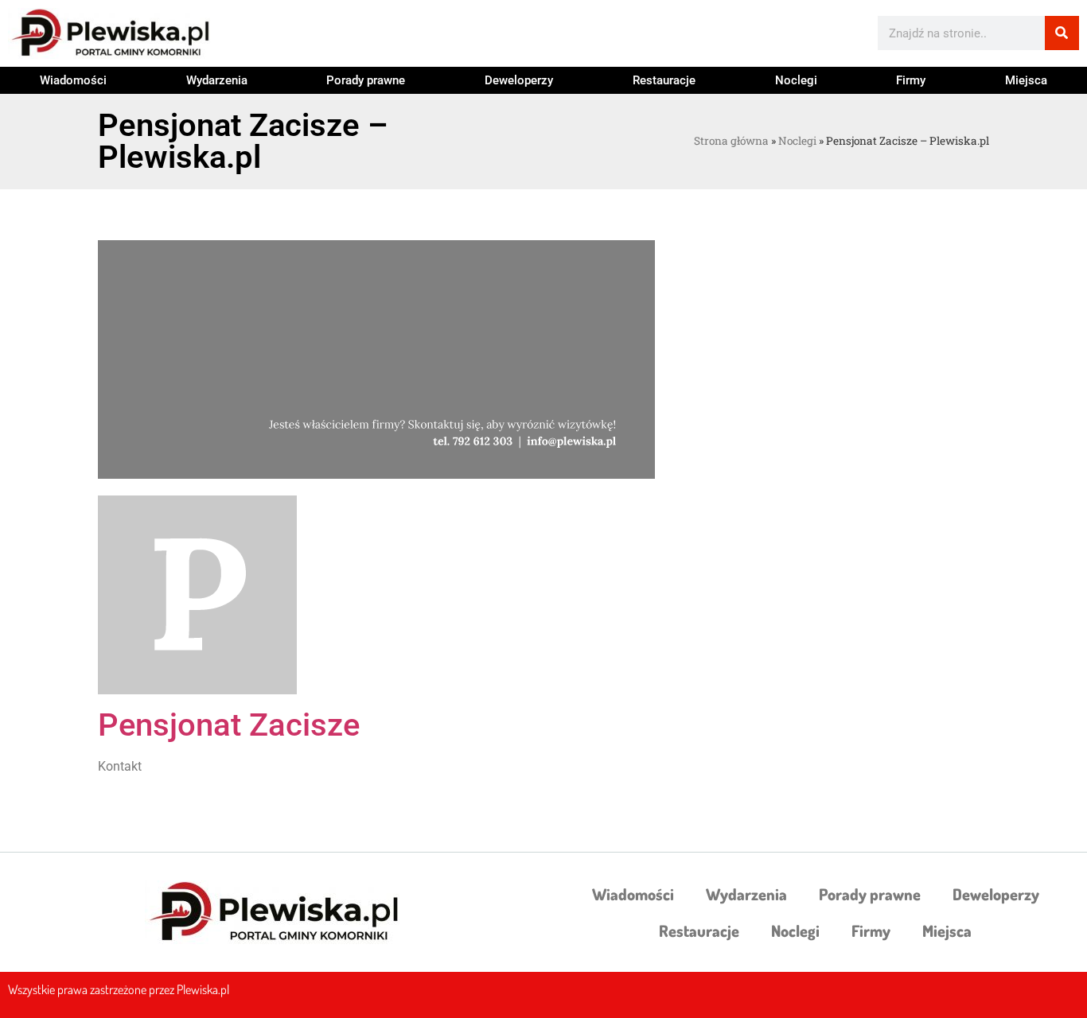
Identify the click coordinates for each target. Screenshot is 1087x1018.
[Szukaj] (1062, 33)
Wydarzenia (216, 80)
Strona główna (731, 141)
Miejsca (1026, 80)
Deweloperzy (519, 80)
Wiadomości (73, 80)
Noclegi (796, 80)
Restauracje (664, 80)
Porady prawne (365, 80)
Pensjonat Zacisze (229, 725)
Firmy (910, 80)
